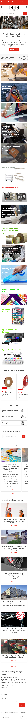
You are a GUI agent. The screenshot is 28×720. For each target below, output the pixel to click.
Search (2, 712)
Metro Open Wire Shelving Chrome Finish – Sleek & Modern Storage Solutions (14, 630)
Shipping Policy (15, 712)
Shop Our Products (14, 49)
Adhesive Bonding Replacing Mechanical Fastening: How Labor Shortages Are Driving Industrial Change (14, 576)
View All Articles (13, 666)
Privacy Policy (8, 712)
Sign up (22, 705)
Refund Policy (23, 712)
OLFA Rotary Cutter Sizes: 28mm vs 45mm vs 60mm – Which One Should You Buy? (10, 469)
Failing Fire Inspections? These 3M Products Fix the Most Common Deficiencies (14, 521)
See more (13, 493)
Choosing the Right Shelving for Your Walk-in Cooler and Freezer (14, 657)
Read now (10, 489)
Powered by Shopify (5, 717)
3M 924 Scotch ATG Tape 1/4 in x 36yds (8, 393)
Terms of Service (4, 714)
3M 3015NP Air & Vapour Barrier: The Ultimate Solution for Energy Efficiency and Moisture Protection (14, 603)
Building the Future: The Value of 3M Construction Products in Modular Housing (14, 548)
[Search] (25, 13)
